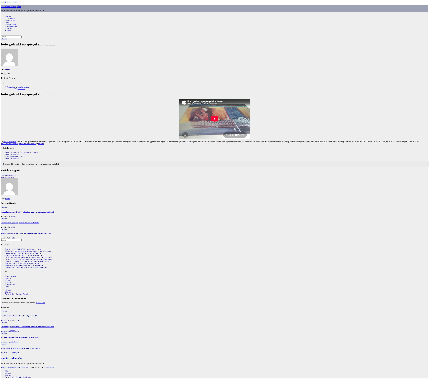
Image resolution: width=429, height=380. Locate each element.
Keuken (12, 18)
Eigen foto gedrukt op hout (14, 156)
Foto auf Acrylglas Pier (9, 175)
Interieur (8, 16)
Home (7, 371)
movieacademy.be (11, 6)
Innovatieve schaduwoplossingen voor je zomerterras (24, 265)
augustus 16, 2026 (7, 331)
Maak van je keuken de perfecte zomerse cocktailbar (23, 255)
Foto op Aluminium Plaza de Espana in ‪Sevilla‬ (21, 152)
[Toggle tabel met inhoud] (2, 83)
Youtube (41, 144)
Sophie (7, 69)
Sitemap (8, 292)
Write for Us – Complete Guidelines (18, 377)
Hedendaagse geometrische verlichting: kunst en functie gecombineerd (27, 212)
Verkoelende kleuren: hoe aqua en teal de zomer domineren (26, 267)
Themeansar (50, 367)
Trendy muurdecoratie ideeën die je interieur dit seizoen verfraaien (26, 233)
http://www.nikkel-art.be (9, 144)
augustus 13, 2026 (7, 353)
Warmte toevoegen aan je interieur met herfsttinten (20, 223)
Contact (8, 30)
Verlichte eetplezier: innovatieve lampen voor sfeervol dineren (27, 261)
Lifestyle (8, 28)
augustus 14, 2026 (7, 342)
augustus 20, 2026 (7, 320)
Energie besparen (11, 26)
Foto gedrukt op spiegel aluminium (18, 87)
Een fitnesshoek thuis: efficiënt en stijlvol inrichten (23, 249)
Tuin (7, 22)
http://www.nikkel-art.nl (27, 144)
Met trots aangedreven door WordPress (15, 367)
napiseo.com (40, 303)
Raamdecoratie (10, 24)
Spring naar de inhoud (9, 2)
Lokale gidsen (10, 20)
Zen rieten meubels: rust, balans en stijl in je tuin (22, 263)
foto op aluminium (9, 142)
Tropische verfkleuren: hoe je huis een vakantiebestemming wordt (28, 259)
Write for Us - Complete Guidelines (17, 294)
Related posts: (21, 89)
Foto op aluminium (12, 154)
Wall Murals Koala (7, 177)
